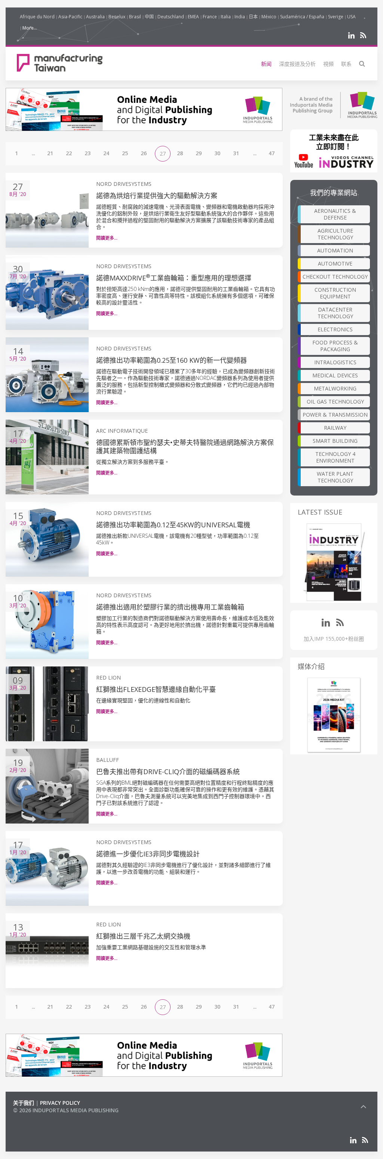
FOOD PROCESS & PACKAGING (335, 346)
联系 (346, 63)
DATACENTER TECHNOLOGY (335, 313)
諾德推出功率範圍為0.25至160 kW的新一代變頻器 (171, 360)
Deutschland (170, 16)
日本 (253, 16)
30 (217, 153)
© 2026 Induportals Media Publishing (66, 1110)
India (240, 16)
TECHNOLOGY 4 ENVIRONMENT (335, 457)
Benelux (116, 16)
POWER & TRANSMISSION (335, 414)
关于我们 (23, 1102)
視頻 (328, 63)
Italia (226, 16)
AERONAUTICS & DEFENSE (335, 214)
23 (88, 153)
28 (180, 153)
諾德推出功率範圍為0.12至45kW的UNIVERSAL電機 (173, 524)
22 (69, 153)
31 (236, 153)
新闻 (266, 63)
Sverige (335, 16)
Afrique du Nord (37, 16)
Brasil (135, 16)
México (268, 16)
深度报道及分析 (297, 63)
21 (50, 153)
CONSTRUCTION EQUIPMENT (335, 293)
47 (272, 153)
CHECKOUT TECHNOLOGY (335, 276)
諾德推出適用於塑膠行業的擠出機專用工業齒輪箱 (170, 607)
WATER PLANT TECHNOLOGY (335, 477)
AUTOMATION (335, 250)
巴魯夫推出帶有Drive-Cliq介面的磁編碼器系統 (168, 771)
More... (29, 28)
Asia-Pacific (70, 16)
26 (144, 153)
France (210, 16)
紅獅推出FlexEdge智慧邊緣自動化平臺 (156, 689)
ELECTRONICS (335, 329)
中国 (149, 16)
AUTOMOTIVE (335, 263)
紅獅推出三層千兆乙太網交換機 (143, 936)
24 (106, 153)
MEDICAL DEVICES (335, 375)
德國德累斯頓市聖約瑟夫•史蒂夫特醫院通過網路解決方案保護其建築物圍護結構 (185, 446)
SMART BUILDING (335, 440)
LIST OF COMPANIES (38, 1117)
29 (199, 153)
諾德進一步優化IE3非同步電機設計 (148, 853)
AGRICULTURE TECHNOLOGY (335, 234)
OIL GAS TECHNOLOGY (335, 401)
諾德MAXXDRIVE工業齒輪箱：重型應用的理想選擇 (173, 277)
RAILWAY (335, 427)
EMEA (193, 16)
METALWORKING (335, 388)
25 (125, 153)
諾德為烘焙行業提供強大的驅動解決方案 (156, 195)
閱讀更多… (106, 238)
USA (351, 16)
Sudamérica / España (302, 16)
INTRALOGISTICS (335, 362)
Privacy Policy (60, 1102)
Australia (95, 16)
